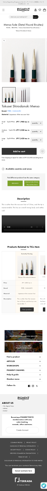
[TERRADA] (23, 479)
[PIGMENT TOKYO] (23, 398)
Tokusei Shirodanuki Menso (27, 277)
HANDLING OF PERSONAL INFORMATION (23, 446)
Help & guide (13, 374)
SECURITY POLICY (16, 450)
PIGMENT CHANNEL (16, 370)
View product (26, 309)
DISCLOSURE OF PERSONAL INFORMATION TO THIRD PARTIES (23, 461)
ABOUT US (7, 402)
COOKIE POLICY (30, 450)
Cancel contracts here (23, 471)
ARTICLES (11, 361)
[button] (3, 9)
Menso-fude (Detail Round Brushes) (31, 183)
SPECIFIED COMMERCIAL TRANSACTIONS (23, 453)
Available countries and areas (19, 169)
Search (35, 17)
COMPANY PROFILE (17, 442)
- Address (4, 408)
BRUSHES (15, 183)
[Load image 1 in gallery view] (9, 94)
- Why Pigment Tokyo (8, 406)
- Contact (4, 411)
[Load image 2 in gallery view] (23, 94)
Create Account (22, 430)
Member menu (13, 379)
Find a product (13, 357)
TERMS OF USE (23, 457)
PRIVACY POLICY (31, 442)
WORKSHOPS (13, 366)
